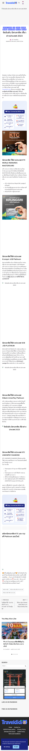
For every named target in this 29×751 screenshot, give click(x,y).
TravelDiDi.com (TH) (9, 116)
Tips (14, 27)
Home (10, 727)
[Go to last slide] (4, 637)
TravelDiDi (15, 39)
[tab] (11, 654)
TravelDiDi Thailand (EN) (9, 120)
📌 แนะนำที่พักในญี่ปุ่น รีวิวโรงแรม (20, 121)
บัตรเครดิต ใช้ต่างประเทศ (9, 593)
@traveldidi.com (9, 127)
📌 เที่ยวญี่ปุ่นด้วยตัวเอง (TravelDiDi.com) (20, 117)
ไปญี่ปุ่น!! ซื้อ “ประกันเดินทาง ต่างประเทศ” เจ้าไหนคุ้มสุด (7, 604)
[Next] (25, 637)
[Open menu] (3, 2)
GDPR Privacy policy (9, 729)
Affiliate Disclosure (9, 732)
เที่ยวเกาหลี (18, 29)
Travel (18, 27)
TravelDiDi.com (6, 89)
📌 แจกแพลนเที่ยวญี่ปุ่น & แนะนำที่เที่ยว (20, 519)
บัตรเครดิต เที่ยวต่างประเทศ (16, 589)
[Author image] (10, 40)
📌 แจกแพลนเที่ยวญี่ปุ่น (20, 125)
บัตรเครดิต (23, 27)
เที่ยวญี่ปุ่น (5, 29)
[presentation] (14, 630)
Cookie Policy (21, 732)
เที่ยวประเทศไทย (11, 29)
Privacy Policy (21, 729)
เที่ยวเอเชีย (24, 29)
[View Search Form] (19, 2)
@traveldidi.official (9, 123)
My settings (7, 747)
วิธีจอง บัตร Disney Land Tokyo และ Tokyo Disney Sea (22, 603)
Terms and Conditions (14, 734)
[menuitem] (23, 2)
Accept (16, 747)
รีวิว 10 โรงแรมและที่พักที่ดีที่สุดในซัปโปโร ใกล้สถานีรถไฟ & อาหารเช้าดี (13, 644)
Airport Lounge (7, 27)
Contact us (17, 727)
